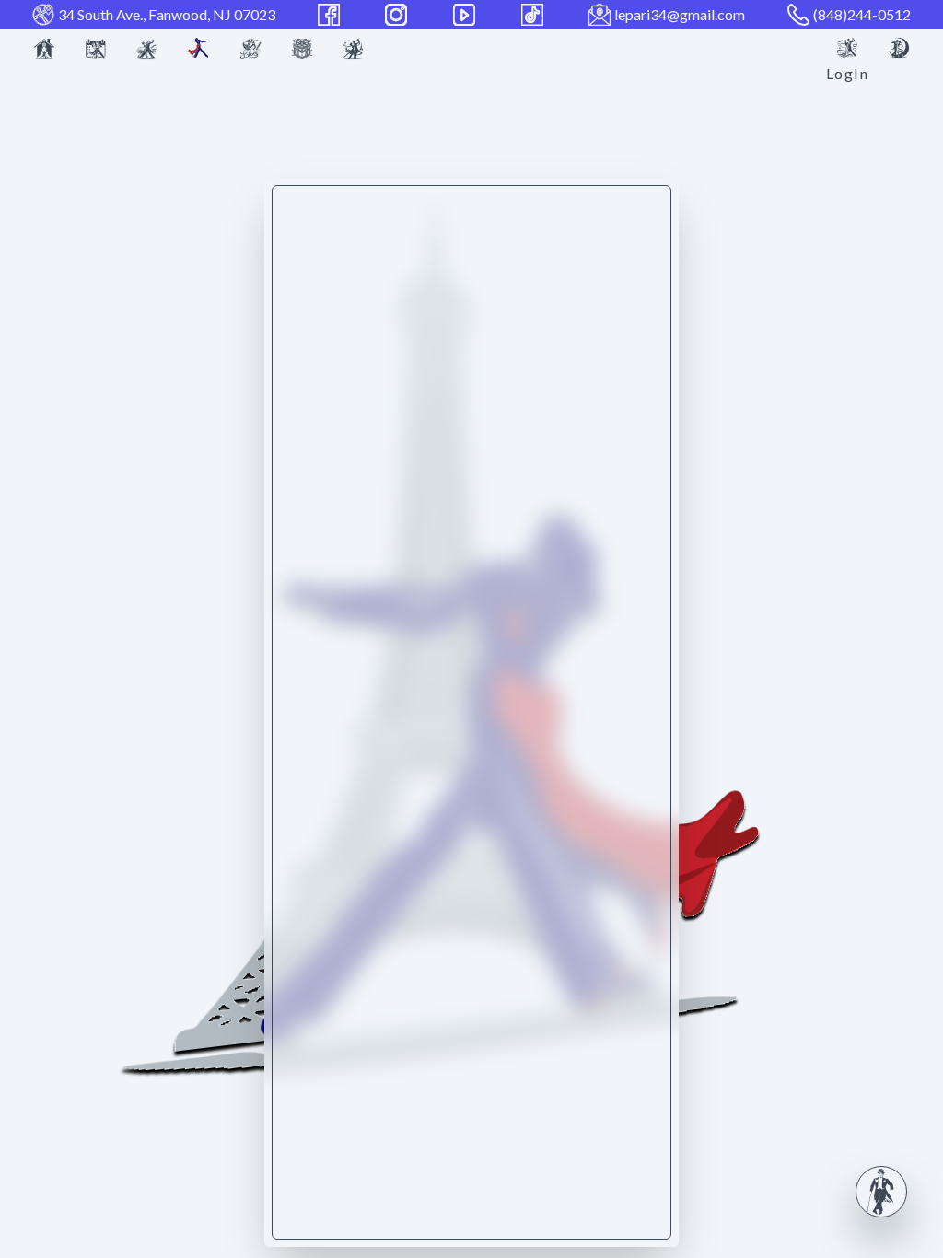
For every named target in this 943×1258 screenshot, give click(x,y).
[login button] (847, 48)
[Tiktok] (534, 15)
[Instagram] (398, 15)
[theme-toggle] (899, 48)
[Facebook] (330, 15)
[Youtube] (466, 15)
